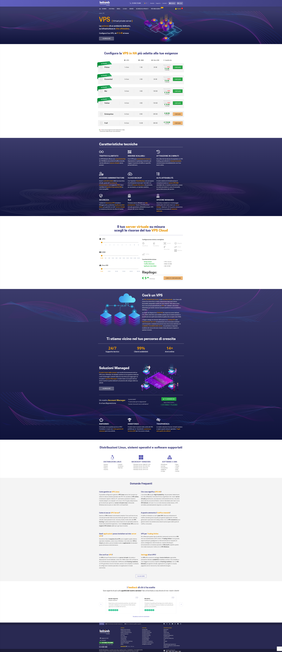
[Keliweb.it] (104, 3)
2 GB (109, 258)
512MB (101, 258)
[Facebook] (165, 624)
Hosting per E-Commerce (147, 641)
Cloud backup (123, 638)
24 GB (135, 258)
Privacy (100, 651)
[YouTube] (173, 624)
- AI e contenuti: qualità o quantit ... (133, 624)
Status (122, 644)
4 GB (116, 258)
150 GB (123, 271)
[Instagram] (176, 624)
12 (138, 244)
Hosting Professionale (146, 632)
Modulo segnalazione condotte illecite (172, 645)
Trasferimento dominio (125, 631)
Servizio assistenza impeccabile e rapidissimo (119, 600)
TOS (108, 651)
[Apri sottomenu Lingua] (147, 3)
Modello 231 (166, 647)
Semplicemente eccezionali (151, 600)
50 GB (109, 271)
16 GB (131, 258)
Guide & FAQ (166, 632)
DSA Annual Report (121, 651)
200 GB (131, 271)
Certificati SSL (123, 639)
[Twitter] (167, 624)
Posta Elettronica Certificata (126, 641)
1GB (105, 258)
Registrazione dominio (125, 629)
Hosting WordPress (146, 634)
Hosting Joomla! (145, 636)
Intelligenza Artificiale (146, 644)
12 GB (127, 258)
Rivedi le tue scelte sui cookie (132, 651)
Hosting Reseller (145, 639)
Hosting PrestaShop (146, 635)
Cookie (104, 651)
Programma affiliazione (169, 638)
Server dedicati (124, 636)
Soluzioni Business (124, 634)
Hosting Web (144, 629)
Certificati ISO (166, 636)
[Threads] (181, 624)
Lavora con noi (167, 634)
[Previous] (101, 604)
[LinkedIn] (170, 624)
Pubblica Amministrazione (126, 632)
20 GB (102, 271)
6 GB (120, 258)
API (164, 642)
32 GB (138, 258)
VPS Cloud (123, 635)
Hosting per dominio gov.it (147, 642)
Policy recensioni (113, 651)
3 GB (113, 258)
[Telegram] (178, 624)
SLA (164, 639)
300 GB (138, 271)
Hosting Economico (146, 631)
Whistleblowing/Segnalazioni (170, 644)
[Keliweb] (104, 632)
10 (134, 244)
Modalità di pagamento (168, 635)
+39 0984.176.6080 (136, 3)
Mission (165, 631)
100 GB (116, 271)
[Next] (181, 604)
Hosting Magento (145, 638)
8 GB (124, 258)
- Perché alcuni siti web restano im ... (114, 624)
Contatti (165, 641)
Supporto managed (125, 642)
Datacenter (166, 629)
